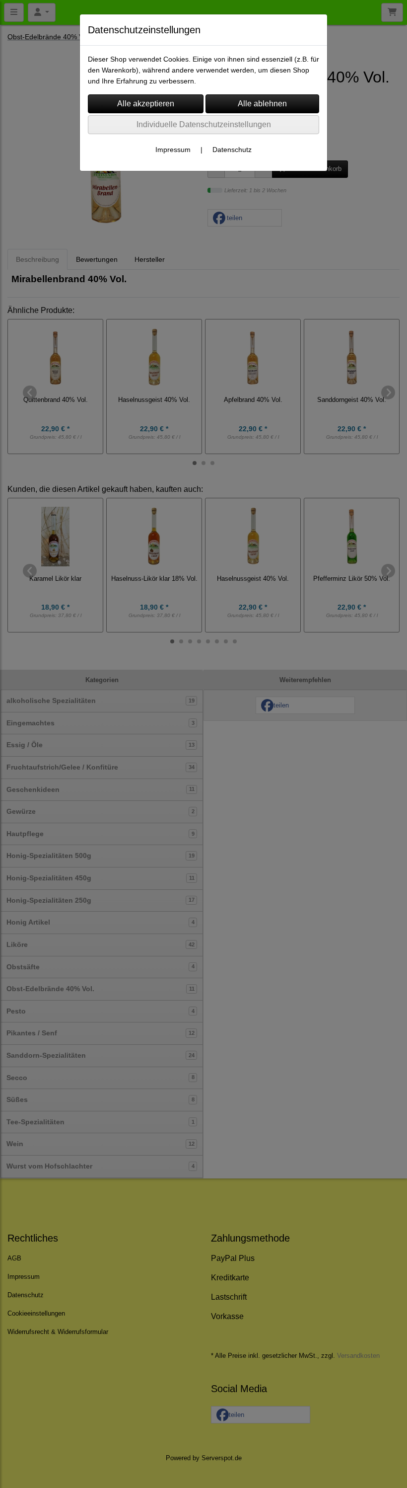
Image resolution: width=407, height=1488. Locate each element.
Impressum (173, 150)
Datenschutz (232, 150)
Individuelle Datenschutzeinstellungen (203, 124)
